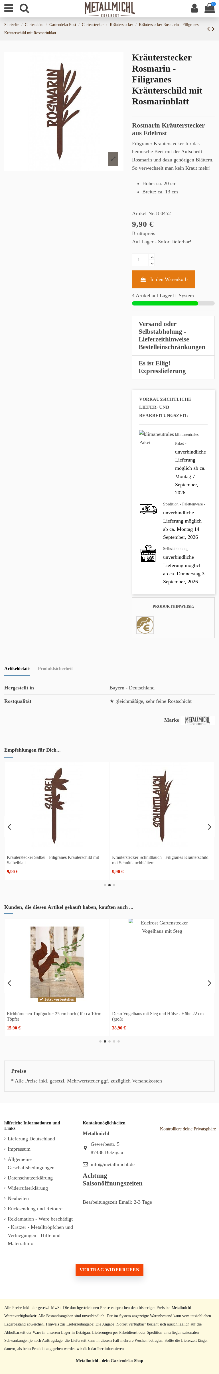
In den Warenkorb (169, 279)
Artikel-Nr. (143, 213)
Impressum (19, 1149)
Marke (171, 720)
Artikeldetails (17, 668)
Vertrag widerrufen (109, 1269)
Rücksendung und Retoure (35, 1208)
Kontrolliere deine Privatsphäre (188, 1128)
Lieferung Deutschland (31, 1139)
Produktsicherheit (55, 668)
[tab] (173, 335)
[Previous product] (209, 29)
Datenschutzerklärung (30, 1178)
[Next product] (213, 29)
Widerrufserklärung (28, 1188)
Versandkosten (147, 1081)
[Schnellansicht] (65, 847)
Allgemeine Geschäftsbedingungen (31, 1163)
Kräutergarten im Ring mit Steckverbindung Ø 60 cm (81, 1013)
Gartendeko (122, 1360)
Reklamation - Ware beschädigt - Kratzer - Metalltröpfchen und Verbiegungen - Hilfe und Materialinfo (40, 1231)
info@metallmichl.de (113, 1164)
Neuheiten (18, 1198)
